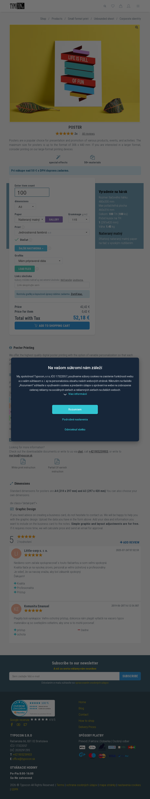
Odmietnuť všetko (75, 429)
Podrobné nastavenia (75, 419)
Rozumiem (75, 409)
